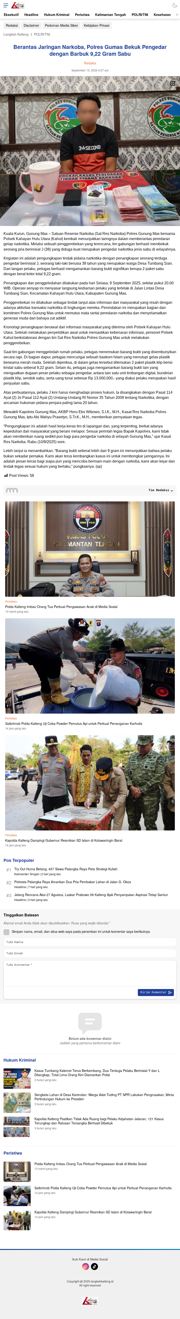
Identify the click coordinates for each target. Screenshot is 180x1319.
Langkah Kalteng (16, 34)
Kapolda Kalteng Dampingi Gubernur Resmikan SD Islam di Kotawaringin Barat (64, 840)
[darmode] (175, 5)
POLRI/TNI (42, 34)
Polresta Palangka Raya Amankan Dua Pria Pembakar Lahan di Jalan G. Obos (72, 881)
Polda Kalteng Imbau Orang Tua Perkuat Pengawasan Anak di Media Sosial (61, 606)
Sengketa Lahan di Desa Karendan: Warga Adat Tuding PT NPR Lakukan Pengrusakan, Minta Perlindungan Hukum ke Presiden (104, 1096)
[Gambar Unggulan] (90, 224)
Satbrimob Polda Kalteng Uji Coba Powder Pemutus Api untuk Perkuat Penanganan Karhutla (73, 723)
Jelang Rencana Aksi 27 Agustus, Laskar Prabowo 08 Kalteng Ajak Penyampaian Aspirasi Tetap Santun (91, 894)
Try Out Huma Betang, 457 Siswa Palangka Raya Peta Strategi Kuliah (65, 869)
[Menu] (4, 5)
